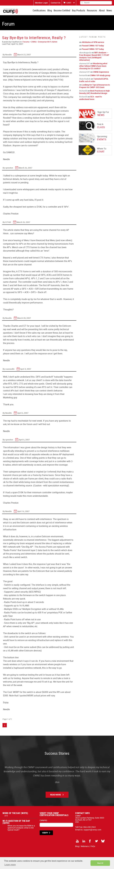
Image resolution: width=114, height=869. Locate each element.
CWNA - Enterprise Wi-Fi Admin (44, 41)
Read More (55, 794)
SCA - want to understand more (90, 97)
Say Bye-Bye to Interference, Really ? (34, 37)
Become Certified (62, 10)
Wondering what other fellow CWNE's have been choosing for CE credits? (93, 66)
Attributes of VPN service (93, 42)
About (102, 10)
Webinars (85, 846)
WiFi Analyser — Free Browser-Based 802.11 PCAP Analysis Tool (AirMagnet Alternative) (94, 56)
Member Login (41, 2)
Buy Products (78, 10)
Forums (26, 41)
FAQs (93, 846)
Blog (49, 10)
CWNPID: (43, 820)
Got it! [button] (100, 863)
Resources (92, 10)
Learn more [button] (10, 864)
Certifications (39, 10)
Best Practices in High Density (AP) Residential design (94, 91)
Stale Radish (84, 78)
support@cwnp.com (92, 829)
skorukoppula (85, 52)
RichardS (83, 90)
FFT (6, 815)
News (109, 10)
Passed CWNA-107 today (93, 45)
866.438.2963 (89, 827)
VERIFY (45, 833)
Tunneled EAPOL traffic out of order (93, 80)
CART (68, 2)
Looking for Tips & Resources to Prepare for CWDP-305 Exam (94, 86)
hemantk (83, 75)
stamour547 (84, 63)
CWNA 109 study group (100, 75)
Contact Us (55, 2)
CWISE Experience (101, 72)
